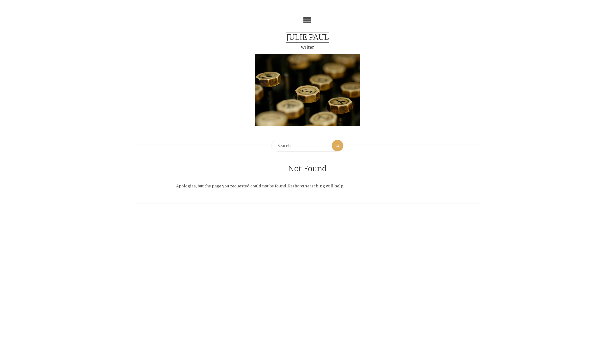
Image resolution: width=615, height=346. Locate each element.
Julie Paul (307, 37)
